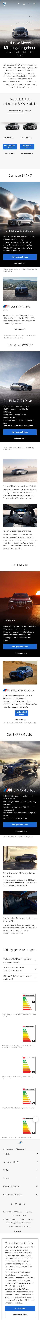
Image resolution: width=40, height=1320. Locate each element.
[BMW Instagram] (15, 1204)
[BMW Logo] (4, 4)
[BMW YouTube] (20, 1204)
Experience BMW (10, 1162)
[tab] (15, 110)
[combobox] (35, 1119)
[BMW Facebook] (11, 1204)
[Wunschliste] (29, 3)
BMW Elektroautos (11, 1186)
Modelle (6, 1154)
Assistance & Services (13, 1194)
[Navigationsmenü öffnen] (34, 3)
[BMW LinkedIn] (24, 1204)
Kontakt (6, 1178)
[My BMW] (19, 3)
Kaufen (6, 1170)
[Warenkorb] (24, 3)
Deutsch (18, 1231)
